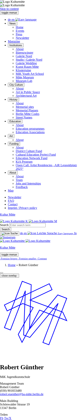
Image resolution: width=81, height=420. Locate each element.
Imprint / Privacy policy (22, 208)
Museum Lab (24, 81)
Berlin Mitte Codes (27, 114)
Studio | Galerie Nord (29, 59)
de (10, 19)
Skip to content (9, 8)
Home (19, 27)
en (13, 19)
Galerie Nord (24, 56)
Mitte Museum (25, 77)
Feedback (22, 187)
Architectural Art (26, 95)
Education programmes (30, 128)
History (13, 99)
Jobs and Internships (28, 183)
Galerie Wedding (26, 63)
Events (20, 30)
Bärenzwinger (24, 52)
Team (19, 180)
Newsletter (22, 38)
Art (11, 136)
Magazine (14, 41)
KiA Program (24, 161)
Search (4, 225)
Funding (13, 143)
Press (19, 34)
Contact (12, 204)
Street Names (24, 117)
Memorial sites (25, 106)
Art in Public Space (28, 92)
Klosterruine (23, 70)
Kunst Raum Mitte (27, 66)
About (20, 49)
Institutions (15, 45)
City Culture (16, 84)
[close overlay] (1, 272)
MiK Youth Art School (30, 73)
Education (15, 121)
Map (11, 190)
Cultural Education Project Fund (36, 154)
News (12, 23)
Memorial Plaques (27, 110)
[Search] (9, 233)
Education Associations (30, 132)
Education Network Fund (31, 158)
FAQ (11, 200)
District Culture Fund (29, 151)
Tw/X (7, 418)
